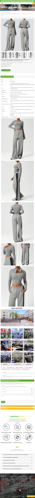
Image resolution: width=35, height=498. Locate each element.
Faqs (30, 484)
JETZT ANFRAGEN (5, 70)
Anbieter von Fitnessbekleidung (15, 485)
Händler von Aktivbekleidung (19, 367)
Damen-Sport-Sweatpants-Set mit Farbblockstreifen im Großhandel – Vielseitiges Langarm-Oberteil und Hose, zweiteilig (17, 14)
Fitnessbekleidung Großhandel (14, 482)
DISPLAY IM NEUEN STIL (31, 487)
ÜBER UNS (30, 481)
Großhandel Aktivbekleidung (10, 367)
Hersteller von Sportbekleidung (28, 367)
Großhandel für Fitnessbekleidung (13, 481)
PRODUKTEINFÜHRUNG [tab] (7, 76)
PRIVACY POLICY (31, 492)
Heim (2, 12)
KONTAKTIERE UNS (31, 485)
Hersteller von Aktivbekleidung (14, 478)
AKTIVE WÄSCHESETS (7, 12)
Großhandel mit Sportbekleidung (16, 369)
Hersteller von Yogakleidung (14, 489)
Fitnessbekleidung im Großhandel (5, 369)
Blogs (30, 482)
